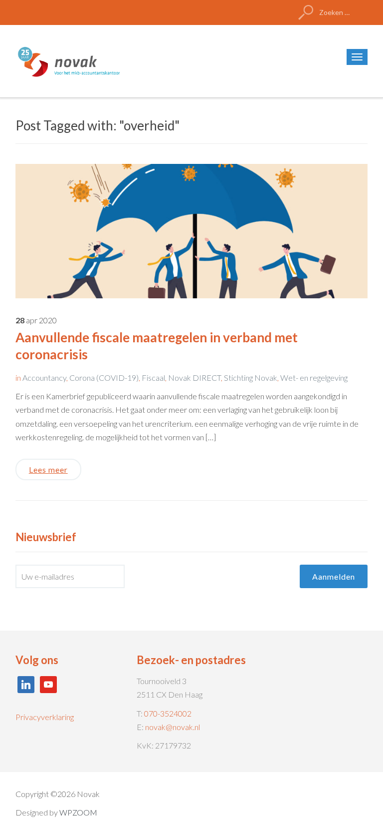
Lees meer (48, 469)
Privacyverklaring (44, 717)
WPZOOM (78, 812)
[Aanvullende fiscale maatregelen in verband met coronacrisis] (191, 230)
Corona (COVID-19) (104, 377)
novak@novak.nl (172, 727)
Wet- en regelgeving (314, 377)
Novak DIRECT (194, 377)
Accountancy (44, 377)
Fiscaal (153, 377)
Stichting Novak (250, 377)
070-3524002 (168, 713)
